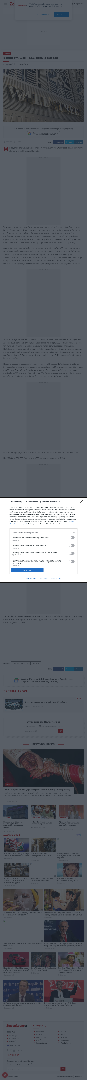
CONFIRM (27, 570)
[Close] (82, 502)
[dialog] (43, 540)
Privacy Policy (56, 578)
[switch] (72, 537)
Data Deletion (31, 578)
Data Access (43, 578)
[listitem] (43, 532)
